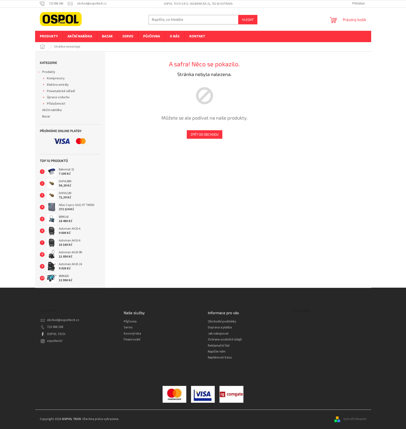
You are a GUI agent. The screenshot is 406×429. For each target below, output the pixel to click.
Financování (132, 339)
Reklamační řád (218, 346)
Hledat (248, 20)
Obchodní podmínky (222, 321)
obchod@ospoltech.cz (63, 320)
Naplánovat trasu (220, 357)
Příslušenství (56, 103)
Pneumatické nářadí (61, 91)
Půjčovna (130, 321)
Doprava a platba (220, 327)
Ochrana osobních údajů (225, 339)
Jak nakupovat (218, 333)
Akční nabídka (52, 110)
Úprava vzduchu (58, 97)
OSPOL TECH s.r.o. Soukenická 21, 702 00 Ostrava (198, 4)
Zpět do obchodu (205, 134)
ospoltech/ (55, 341)
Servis (128, 327)
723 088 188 (55, 327)
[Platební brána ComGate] (174, 394)
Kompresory (56, 78)
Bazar (46, 116)
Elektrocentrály (58, 84)
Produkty (48, 72)
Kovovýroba (132, 333)
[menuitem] (49, 36)
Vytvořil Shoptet (354, 419)
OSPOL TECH (56, 334)
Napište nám (216, 351)
